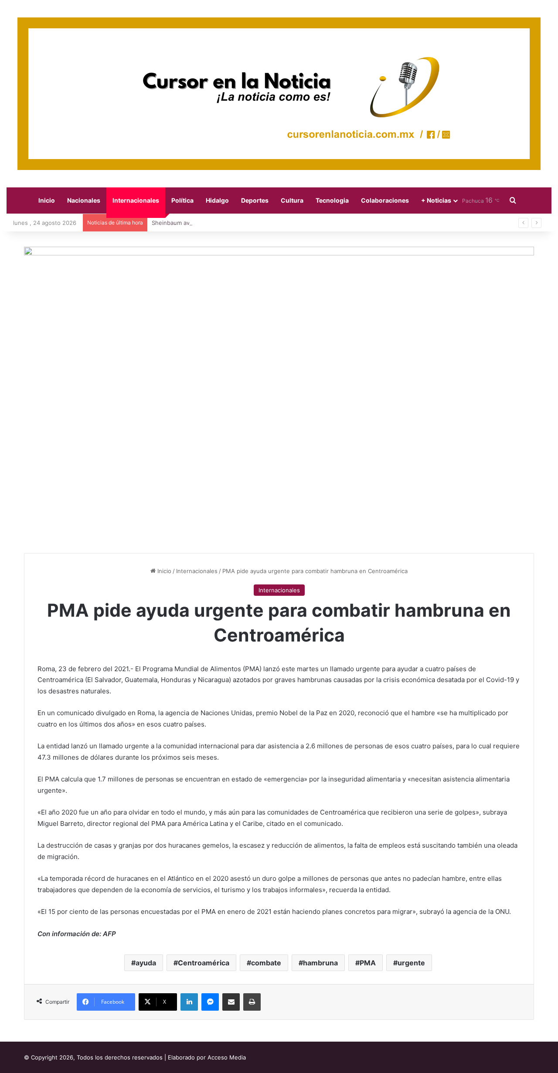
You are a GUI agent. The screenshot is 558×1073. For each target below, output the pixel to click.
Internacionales (135, 200)
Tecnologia (332, 200)
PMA (368, 962)
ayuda (146, 962)
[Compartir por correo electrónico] (231, 1002)
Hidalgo (217, 200)
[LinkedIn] (189, 1002)
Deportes (255, 200)
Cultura (292, 200)
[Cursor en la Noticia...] (279, 93)
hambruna (320, 962)
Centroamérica (203, 962)
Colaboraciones (385, 200)
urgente (411, 962)
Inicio (46, 200)
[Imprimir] (252, 1002)
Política (182, 200)
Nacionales (83, 200)
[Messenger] (210, 1002)
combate (266, 962)
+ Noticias (436, 200)
